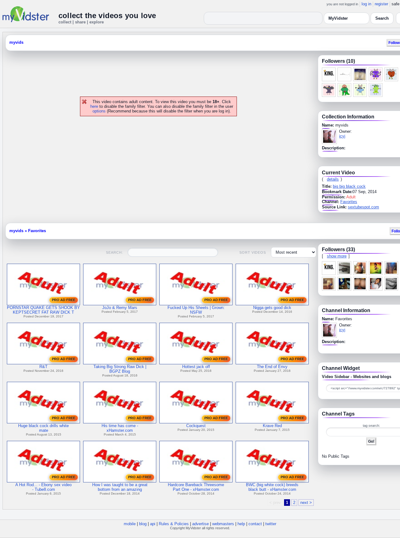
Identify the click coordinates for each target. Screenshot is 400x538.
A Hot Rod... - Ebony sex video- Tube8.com (43, 487)
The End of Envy (272, 366)
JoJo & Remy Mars (119, 307)
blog (143, 523)
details (333, 179)
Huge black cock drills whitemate (43, 428)
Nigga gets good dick (272, 307)
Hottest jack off (196, 366)
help (241, 523)
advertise (200, 523)
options (99, 111)
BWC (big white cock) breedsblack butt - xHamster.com (272, 487)
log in (366, 4)
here (94, 106)
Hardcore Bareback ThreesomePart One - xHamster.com (196, 487)
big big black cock (349, 186)
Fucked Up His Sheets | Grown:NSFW (196, 310)
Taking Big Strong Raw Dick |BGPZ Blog (119, 369)
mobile (130, 523)
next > (306, 502)
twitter (270, 523)
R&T (43, 366)
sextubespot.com (363, 207)
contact (255, 523)
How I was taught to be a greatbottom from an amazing (120, 487)
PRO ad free (63, 300)
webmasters (223, 523)
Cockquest (196, 425)
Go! (371, 441)
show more (337, 256)
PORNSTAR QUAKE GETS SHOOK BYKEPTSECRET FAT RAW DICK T (43, 310)
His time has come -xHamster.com (120, 428)
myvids (16, 42)
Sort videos (252, 252)
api (152, 523)
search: (114, 252)
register (381, 4)
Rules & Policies (174, 523)
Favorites (348, 201)
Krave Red (272, 425)
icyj (342, 136)
